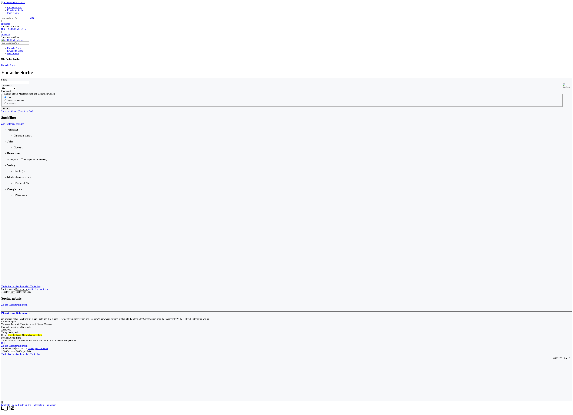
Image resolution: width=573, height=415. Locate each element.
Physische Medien (15, 100)
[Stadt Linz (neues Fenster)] (7, 409)
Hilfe (3, 29)
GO (32, 18)
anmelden (5, 24)
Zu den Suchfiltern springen (14, 304)
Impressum (51, 405)
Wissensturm (22, 195)
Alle (9, 97)
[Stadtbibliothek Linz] (12, 2)
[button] (567, 85)
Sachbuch (20, 183)
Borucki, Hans (23, 135)
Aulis (18, 171)
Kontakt (5, 405)
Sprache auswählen (10, 26)
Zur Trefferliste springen (12, 124)
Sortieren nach (8, 289)
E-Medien (11, 103)
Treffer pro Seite (23, 292)
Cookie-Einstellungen (20, 405)
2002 (18, 147)
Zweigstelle (6, 85)
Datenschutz (38, 405)
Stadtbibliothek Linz (17, 29)
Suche (4, 79)
